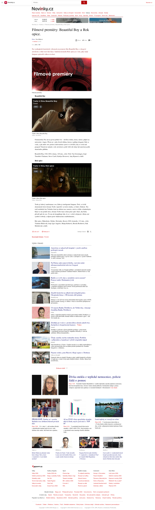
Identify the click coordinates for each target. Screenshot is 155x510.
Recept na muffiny (83, 476)
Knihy (52, 312)
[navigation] (2, 2)
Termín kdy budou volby (38, 481)
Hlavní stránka (36, 13)
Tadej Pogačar (51, 481)
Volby (53, 13)
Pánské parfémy (117, 498)
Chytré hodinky (106, 498)
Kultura (88, 13)
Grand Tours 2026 (52, 486)
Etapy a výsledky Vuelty (54, 476)
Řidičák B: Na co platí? (115, 481)
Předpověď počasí (67, 492)
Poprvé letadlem (98, 476)
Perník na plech (82, 486)
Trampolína (68, 495)
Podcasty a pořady (68, 15)
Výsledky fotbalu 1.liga (69, 476)
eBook (79, 40)
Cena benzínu (88, 492)
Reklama (50, 504)
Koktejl (106, 13)
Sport (76, 15)
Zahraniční (59, 13)
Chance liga (66, 473)
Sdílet (85, 40)
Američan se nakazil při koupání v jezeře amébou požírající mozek (69, 249)
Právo (33, 39)
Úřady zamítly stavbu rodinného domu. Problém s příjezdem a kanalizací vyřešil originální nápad (69, 338)
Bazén (50, 495)
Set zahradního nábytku (93, 495)
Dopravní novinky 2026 (115, 478)
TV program (97, 15)
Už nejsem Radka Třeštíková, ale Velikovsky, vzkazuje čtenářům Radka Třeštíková (71, 309)
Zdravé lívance (82, 478)
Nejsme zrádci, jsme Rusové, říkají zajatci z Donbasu (70, 352)
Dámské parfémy (73, 498)
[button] (61, 74)
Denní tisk (105, 15)
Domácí (49, 13)
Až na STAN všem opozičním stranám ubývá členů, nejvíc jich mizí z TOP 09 (77, 421)
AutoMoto (43, 15)
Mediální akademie (69, 504)
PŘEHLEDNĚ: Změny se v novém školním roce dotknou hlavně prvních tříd (45, 421)
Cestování (54, 15)
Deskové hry (90, 498)
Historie (60, 15)
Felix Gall (50, 483)
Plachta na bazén (58, 495)
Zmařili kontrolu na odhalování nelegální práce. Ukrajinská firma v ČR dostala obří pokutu (68, 294)
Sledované (112, 15)
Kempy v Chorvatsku (99, 473)
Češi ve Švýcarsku (98, 481)
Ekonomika (94, 13)
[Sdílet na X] (90, 232)
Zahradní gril (105, 495)
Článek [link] (35, 103)
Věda (48, 15)
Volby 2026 (35, 473)
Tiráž (61, 504)
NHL (64, 486)
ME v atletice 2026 (68, 481)
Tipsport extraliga (67, 478)
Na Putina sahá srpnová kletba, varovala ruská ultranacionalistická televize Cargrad (67, 264)
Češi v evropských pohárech (101, 492)
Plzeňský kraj (54, 297)
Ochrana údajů (89, 504)
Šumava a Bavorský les (100, 478)
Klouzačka (82, 495)
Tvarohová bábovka (83, 481)
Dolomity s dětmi (98, 486)
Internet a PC (35, 15)
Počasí (91, 15)
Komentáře (78, 13)
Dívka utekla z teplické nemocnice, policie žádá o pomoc (95, 378)
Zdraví (52, 282)
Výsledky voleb (36, 478)
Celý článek (114, 388)
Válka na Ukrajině (69, 13)
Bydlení (53, 342)
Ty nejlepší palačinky (84, 473)
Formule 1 (66, 483)
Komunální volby (36, 486)
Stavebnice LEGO (62, 498)
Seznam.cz (149, 2)
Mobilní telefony (50, 498)
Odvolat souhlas (99, 504)
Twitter (45, 504)
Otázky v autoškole (114, 483)
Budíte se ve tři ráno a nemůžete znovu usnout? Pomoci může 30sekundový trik (68, 279)
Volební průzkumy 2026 (38, 476)
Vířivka (112, 495)
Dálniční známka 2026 (115, 476)
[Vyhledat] (84, 2)
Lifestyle (100, 13)
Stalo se (43, 13)
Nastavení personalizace (112, 504)
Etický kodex (80, 504)
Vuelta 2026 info (51, 473)
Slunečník (75, 495)
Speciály (85, 15)
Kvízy (80, 15)
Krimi (83, 13)
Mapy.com (58, 492)
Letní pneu (82, 498)
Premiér (46, 237)
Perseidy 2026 (78, 492)
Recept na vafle (82, 483)
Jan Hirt (49, 478)
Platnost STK (112, 486)
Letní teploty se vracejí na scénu (107, 419)
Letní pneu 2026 (113, 473)
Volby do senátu (36, 483)
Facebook (38, 504)
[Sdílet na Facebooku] (88, 232)
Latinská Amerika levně (100, 483)
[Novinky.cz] (42, 9)
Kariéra (56, 504)
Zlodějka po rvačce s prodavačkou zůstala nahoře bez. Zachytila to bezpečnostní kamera (70, 323)
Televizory (98, 498)
